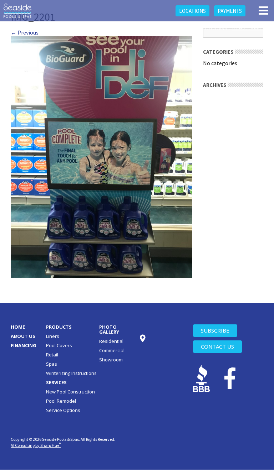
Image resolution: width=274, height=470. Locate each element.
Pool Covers (59, 345)
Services (56, 382)
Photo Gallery (109, 329)
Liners (52, 336)
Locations (192, 10)
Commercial (112, 350)
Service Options (63, 410)
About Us (23, 336)
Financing (23, 345)
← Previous (25, 32)
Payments (230, 10)
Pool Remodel (61, 401)
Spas (51, 364)
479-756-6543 (176, 28)
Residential (111, 341)
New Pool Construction (70, 391)
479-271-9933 (248, 28)
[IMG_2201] (101, 156)
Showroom (111, 359)
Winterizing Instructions (71, 373)
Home (18, 327)
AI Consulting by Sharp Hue (36, 445)
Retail (52, 354)
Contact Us (217, 346)
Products (59, 327)
